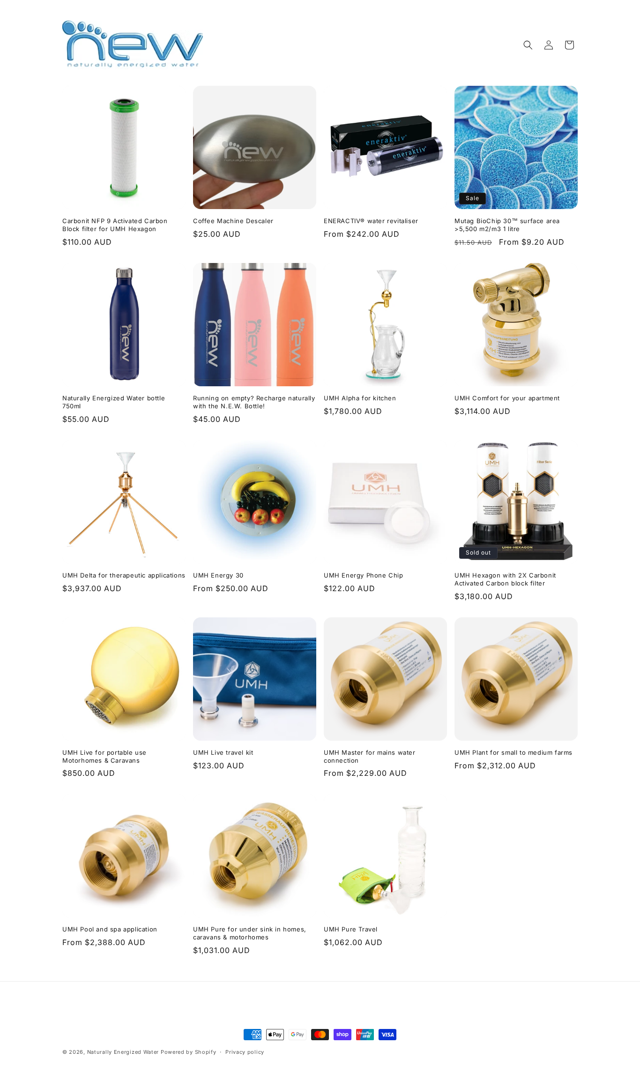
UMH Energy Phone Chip (363, 575)
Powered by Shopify (188, 1052)
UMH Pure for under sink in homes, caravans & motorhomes (249, 933)
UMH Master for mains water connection (370, 756)
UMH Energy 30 (218, 575)
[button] (528, 45)
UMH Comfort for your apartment (507, 398)
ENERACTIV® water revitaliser (371, 221)
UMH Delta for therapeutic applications (124, 575)
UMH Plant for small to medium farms (513, 752)
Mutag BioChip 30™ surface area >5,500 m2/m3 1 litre (507, 225)
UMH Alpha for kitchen (360, 398)
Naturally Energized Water (123, 1052)
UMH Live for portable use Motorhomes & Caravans (104, 756)
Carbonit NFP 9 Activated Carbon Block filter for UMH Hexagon (115, 225)
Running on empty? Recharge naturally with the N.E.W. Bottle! (254, 402)
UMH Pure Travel (351, 929)
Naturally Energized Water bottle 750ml (113, 402)
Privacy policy (244, 1051)
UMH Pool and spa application (109, 929)
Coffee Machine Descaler (233, 221)
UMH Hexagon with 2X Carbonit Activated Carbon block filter (505, 579)
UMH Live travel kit (223, 752)
